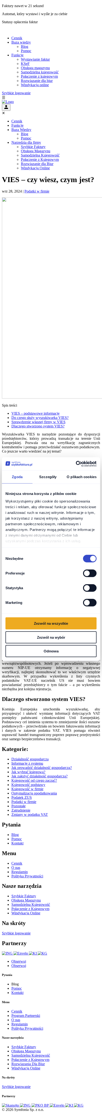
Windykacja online (35, 85)
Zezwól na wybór (51, 637)
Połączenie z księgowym (39, 76)
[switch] (90, 573)
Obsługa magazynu (35, 68)
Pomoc (26, 51)
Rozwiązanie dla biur (37, 81)
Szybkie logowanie (16, 93)
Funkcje (17, 55)
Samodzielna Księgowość (40, 155)
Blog (24, 47)
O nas (15, 868)
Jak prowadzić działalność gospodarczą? (41, 768)
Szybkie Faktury (33, 147)
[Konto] (6, 107)
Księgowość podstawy (28, 785)
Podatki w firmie (36, 191)
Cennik (16, 38)
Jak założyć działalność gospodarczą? (39, 776)
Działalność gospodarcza (30, 759)
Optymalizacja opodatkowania (34, 793)
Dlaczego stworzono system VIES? (38, 426)
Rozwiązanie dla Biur (37, 164)
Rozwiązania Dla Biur (28, 1064)
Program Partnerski (25, 1016)
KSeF (25, 64)
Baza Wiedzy (21, 130)
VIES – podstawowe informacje (35, 413)
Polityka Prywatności (27, 876)
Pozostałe (18, 806)
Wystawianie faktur (35, 59)
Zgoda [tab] (17, 477)
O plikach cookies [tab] (82, 477)
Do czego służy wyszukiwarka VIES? (40, 418)
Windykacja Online (35, 168)
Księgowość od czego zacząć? (34, 780)
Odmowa (51, 651)
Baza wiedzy (21, 42)
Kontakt (17, 843)
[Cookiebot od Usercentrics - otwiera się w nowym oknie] (76, 464)
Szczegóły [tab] (47, 477)
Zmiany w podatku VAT (29, 815)
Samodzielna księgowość (40, 72)
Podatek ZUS (21, 797)
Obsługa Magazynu (35, 151)
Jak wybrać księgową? (28, 772)
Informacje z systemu (27, 763)
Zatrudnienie (20, 810)
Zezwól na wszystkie (51, 623)
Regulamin (19, 872)
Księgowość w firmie (27, 789)
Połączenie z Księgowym (40, 159)
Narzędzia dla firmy (26, 142)
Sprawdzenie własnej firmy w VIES (38, 422)
